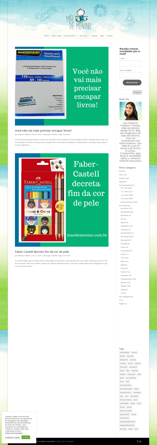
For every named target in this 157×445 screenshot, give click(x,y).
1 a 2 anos (124, 191)
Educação (46, 134)
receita (133, 414)
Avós (121, 171)
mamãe (94, 36)
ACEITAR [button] (26, 437)
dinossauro (133, 367)
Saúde (123, 289)
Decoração (125, 236)
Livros (123, 258)
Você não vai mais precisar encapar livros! (43, 130)
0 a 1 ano (124, 188)
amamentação (124, 352)
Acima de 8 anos (127, 202)
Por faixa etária (69, 36)
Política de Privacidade (65, 441)
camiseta (133, 360)
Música (123, 261)
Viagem (121, 304)
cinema (130, 363)
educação (135, 371)
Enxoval (123, 244)
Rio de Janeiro (124, 418)
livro (126, 396)
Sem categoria (124, 297)
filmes (122, 378)
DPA (128, 371)
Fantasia (122, 374)
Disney (122, 371)
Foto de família (131, 378)
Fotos (121, 175)
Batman (122, 356)
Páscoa (123, 272)
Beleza (123, 222)
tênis (136, 429)
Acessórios (125, 208)
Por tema (83, 36)
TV (122, 293)
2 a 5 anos (124, 195)
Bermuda (130, 356)
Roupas (123, 286)
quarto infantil (124, 414)
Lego (121, 396)
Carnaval (124, 229)
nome (139, 403)
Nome (123, 268)
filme (139, 374)
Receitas (124, 282)
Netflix (133, 403)
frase (127, 382)
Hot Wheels (137, 393)
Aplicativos (125, 215)
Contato (110, 36)
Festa (123, 247)
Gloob (136, 389)
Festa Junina (125, 251)
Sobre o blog (56, 36)
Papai (102, 36)
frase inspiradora (125, 385)
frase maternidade (126, 389)
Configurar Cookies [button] (12, 437)
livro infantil (134, 396)
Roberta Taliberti (24, 134)
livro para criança (125, 400)
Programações (126, 279)
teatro (131, 429)
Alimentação (125, 212)
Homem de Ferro (125, 393)
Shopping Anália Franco (127, 422)
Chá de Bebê (125, 233)
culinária (137, 363)
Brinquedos (125, 226)
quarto (129, 407)
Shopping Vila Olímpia (127, 425)
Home (46, 36)
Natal (123, 265)
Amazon (134, 352)
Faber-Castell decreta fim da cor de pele (42, 252)
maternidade (124, 403)
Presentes (124, 275)
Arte (122, 219)
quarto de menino (126, 411)
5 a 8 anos (124, 198)
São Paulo (123, 429)
